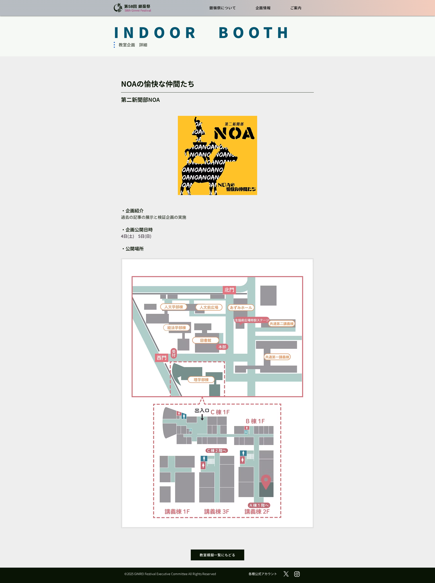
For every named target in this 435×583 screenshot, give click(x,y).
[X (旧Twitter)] (286, 574)
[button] (223, 7)
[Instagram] (297, 574)
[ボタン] (134, 8)
